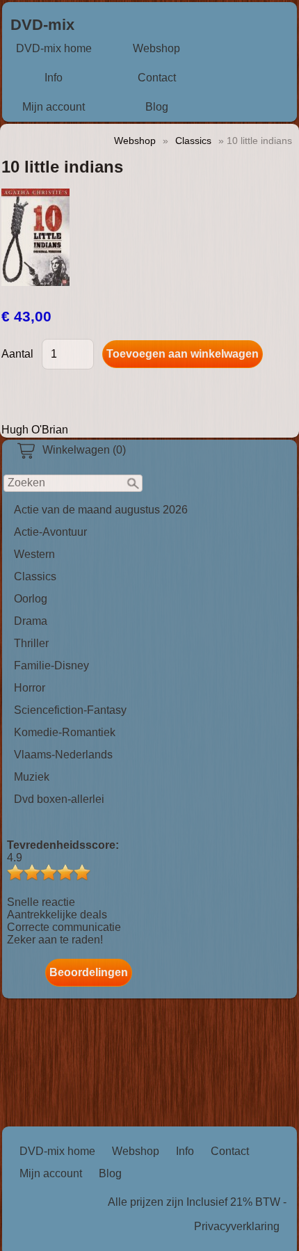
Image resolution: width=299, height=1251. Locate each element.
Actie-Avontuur (50, 532)
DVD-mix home (54, 48)
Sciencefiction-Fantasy (70, 710)
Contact (157, 77)
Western (34, 554)
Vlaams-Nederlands (63, 754)
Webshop (156, 48)
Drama (30, 621)
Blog (156, 107)
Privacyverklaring (237, 1226)
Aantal (17, 354)
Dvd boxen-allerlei (59, 799)
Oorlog (30, 599)
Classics (35, 576)
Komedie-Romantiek (64, 732)
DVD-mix (42, 24)
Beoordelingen (88, 972)
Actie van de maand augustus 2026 (101, 510)
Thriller (31, 643)
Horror (29, 688)
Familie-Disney (51, 665)
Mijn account (53, 107)
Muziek (31, 777)
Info (54, 77)
